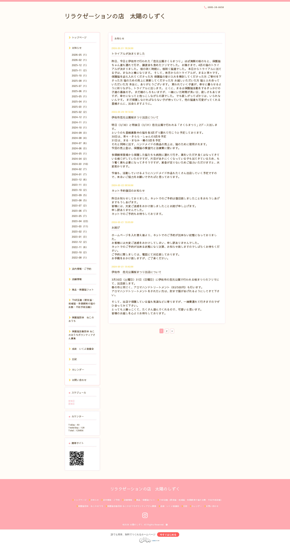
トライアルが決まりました (128, 53)
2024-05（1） (80, 153)
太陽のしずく (136, 524)
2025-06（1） (80, 91)
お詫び (116, 227)
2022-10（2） (80, 252)
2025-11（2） (80, 70)
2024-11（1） (80, 122)
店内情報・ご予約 (81, 268)
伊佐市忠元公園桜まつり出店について (135, 117)
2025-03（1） (80, 106)
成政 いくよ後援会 (83, 348)
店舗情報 (77, 279)
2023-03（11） (80, 226)
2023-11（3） (80, 184)
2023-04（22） (80, 221)
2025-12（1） (80, 65)
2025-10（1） (80, 75)
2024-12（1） (80, 117)
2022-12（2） (80, 242)
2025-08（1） (80, 80)
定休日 (71, 401)
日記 (74, 359)
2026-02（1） (80, 60)
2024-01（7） (80, 174)
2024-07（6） (80, 143)
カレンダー (78, 369)
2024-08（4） (80, 138)
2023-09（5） (80, 195)
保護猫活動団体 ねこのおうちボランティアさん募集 (81, 335)
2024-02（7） (80, 169)
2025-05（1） (80, 96)
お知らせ (77, 47)
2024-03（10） (80, 164)
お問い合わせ (79, 380)
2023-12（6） (80, 179)
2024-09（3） (80, 132)
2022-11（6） (80, 247)
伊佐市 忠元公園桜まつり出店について (136, 272)
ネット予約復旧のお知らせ (128, 190)
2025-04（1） (80, 101)
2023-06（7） (80, 210)
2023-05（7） (80, 216)
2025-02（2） (80, 112)
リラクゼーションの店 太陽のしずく (115, 16)
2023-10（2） (80, 190)
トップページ (79, 37)
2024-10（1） (80, 127)
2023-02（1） (80, 231)
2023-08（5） (80, 200)
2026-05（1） (80, 54)
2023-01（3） (80, 236)
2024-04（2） (80, 158)
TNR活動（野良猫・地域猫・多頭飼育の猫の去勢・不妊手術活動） (81, 303)
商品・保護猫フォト (83, 289)
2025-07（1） (80, 86)
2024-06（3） (80, 148)
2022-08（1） (80, 257)
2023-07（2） (80, 205)
